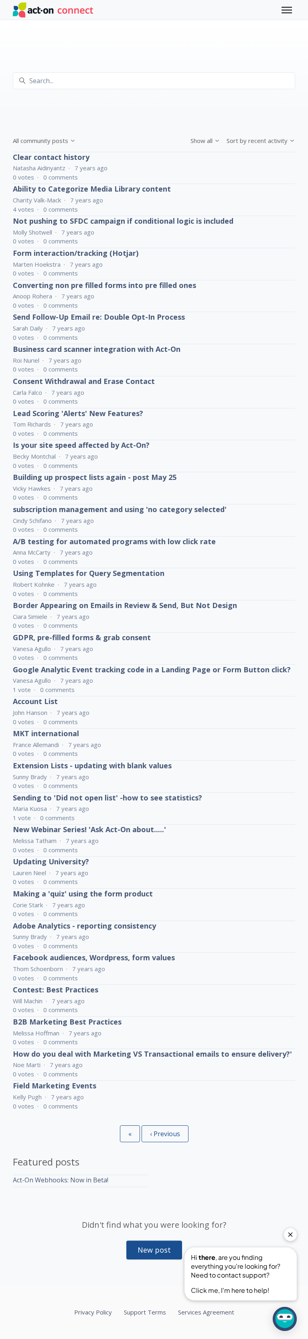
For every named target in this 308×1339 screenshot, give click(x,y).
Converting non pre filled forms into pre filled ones (104, 285)
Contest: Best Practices (55, 989)
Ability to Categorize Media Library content (92, 189)
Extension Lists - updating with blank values (92, 765)
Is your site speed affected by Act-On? (81, 445)
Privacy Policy (93, 1312)
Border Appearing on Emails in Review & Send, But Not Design (125, 605)
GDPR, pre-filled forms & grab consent (82, 637)
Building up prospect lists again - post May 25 (94, 477)
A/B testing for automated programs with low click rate (114, 541)
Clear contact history (51, 157)
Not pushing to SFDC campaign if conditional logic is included (123, 221)
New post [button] (154, 1250)
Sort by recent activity (258, 141)
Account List (35, 701)
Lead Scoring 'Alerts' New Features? (78, 413)
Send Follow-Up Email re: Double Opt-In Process (99, 317)
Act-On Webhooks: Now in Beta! (60, 1180)
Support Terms (145, 1312)
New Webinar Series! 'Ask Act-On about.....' (89, 829)
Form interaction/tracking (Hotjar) (75, 253)
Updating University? (51, 861)
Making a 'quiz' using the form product (83, 893)
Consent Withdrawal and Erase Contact (84, 381)
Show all (202, 141)
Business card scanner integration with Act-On (96, 349)
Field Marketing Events (54, 1085)
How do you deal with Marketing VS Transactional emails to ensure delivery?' (152, 1054)
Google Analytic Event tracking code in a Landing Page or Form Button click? (152, 669)
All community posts (41, 141)
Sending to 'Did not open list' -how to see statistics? (107, 797)
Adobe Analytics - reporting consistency (84, 926)
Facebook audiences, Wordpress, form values (94, 957)
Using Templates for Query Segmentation (88, 573)
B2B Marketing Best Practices (67, 1022)
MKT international (46, 733)
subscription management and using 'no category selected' (120, 509)
